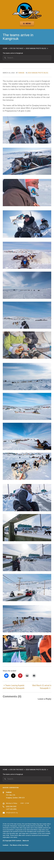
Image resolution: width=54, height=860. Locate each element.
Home (5, 48)
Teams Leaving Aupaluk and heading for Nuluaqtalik (14, 686)
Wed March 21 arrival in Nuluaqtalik (41, 686)
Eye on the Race (16, 48)
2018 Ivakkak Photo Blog (36, 48)
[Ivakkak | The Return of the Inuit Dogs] (27, 11)
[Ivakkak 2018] (27, 130)
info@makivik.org (12, 812)
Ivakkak (21, 73)
